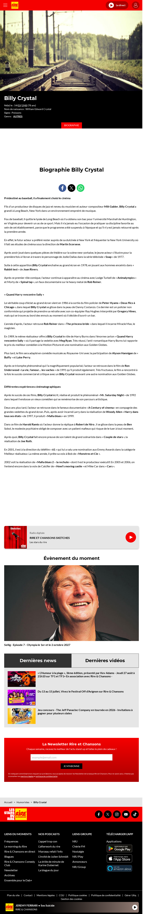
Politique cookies (77, 895)
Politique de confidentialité (106, 895)
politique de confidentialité (46, 776)
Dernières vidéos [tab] (105, 660)
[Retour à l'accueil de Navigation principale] (14, 5)
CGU (61, 895)
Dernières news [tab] (38, 660)
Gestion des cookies (71, 898)
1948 (24, 105)
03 (19, 105)
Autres (17, 116)
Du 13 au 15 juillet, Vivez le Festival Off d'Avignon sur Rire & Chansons (81, 691)
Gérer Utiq (130, 895)
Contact (28, 895)
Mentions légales (46, 895)
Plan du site (13, 895)
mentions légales (27, 776)
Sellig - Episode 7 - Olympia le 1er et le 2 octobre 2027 (37, 644)
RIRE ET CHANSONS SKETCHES (50, 537)
